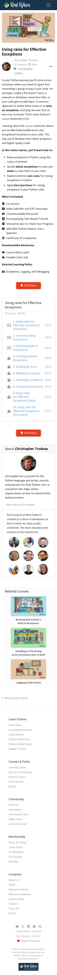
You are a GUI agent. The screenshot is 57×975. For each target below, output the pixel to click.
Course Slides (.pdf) (17, 252)
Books (12, 786)
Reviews (13, 861)
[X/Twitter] (23, 926)
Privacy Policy (23, 931)
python (18, 73)
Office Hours (16, 819)
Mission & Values (18, 889)
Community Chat (18, 814)
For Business (16, 852)
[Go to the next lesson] (28, 28)
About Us (14, 880)
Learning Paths (17, 767)
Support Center (17, 749)
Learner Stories (18, 824)
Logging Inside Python (28, 682)
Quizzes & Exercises (20, 772)
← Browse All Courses (15, 698)
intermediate (25, 69)
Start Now (30, 285)
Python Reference (19, 739)
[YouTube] (17, 926)
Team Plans (15, 847)
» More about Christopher (20, 504)
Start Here (15, 725)
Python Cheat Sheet (20, 744)
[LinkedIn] (28, 926)
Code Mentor (16, 734)
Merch (12, 913)
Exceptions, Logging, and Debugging (27, 271)
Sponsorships (16, 899)
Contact (36, 936)
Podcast (14, 805)
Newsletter (15, 809)
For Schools (15, 857)
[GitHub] (40, 926)
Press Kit (14, 908)
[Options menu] (50, 66)
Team (12, 884)
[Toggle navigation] (48, 5)
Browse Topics (17, 777)
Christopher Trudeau (26, 60)
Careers (13, 903)
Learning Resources (20, 730)
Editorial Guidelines (20, 894)
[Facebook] (34, 926)
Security (26, 936)
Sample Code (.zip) (17, 257)
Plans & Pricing (17, 842)
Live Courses (16, 781)
